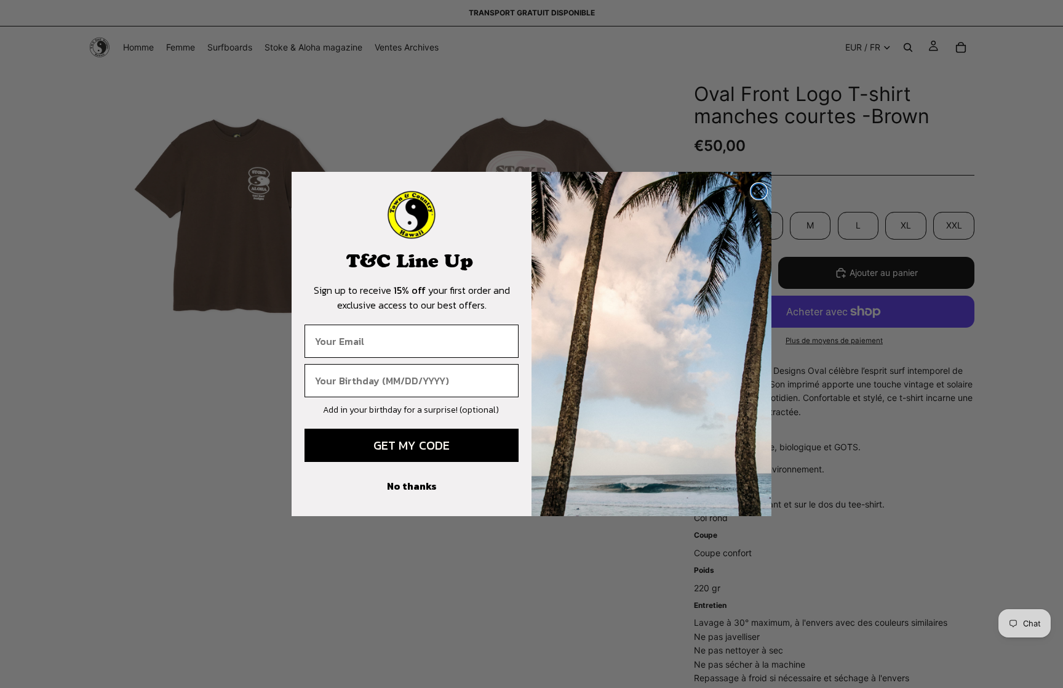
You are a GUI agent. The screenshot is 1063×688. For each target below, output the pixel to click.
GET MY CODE (411, 445)
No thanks (412, 486)
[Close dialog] (758, 191)
